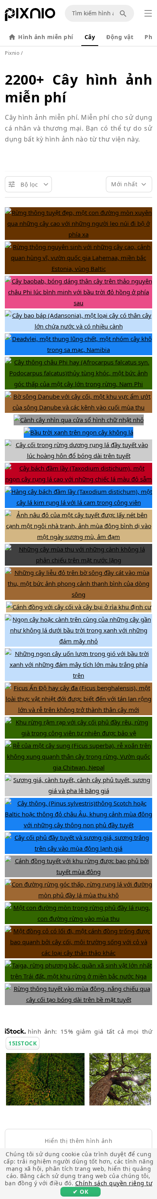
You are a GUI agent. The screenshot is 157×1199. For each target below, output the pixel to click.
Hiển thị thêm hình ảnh (78, 1141)
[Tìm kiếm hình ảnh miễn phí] (124, 13)
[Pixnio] (30, 16)
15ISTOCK (22, 1043)
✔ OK (80, 1191)
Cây (90, 37)
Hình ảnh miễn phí (45, 37)
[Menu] (148, 13)
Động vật (119, 37)
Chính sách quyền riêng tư (114, 1183)
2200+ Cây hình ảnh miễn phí (78, 88)
